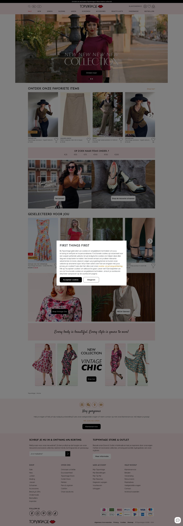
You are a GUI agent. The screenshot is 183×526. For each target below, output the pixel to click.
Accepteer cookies (70, 280)
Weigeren (91, 280)
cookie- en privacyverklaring (110, 266)
